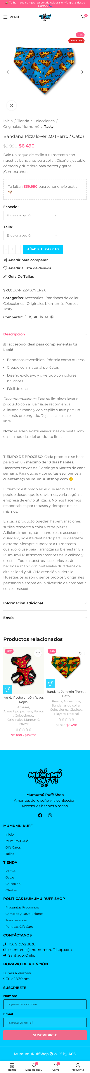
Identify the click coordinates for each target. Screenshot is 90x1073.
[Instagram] (50, 815)
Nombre (10, 996)
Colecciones (44, 121)
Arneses (23, 707)
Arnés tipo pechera (17, 711)
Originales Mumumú (21, 126)
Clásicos (76, 709)
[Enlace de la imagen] (45, 777)
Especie (10, 207)
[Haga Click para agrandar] (11, 105)
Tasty (49, 126)
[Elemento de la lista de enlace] (45, 834)
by (69, 1054)
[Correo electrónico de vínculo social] (36, 317)
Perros (70, 304)
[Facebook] (40, 815)
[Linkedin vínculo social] (41, 317)
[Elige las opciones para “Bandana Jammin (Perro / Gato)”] (50, 683)
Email (8, 1014)
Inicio (8, 121)
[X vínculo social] (30, 317)
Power (24, 724)
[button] (7, 72)
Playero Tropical (66, 713)
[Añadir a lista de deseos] (38, 653)
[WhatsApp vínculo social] (46, 317)
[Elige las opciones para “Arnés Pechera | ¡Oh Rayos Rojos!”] (7, 689)
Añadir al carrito (43, 249)
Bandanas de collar (61, 298)
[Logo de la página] (45, 17)
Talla (7, 227)
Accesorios (33, 298)
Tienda (23, 121)
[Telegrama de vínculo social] (52, 317)
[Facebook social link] (25, 317)
